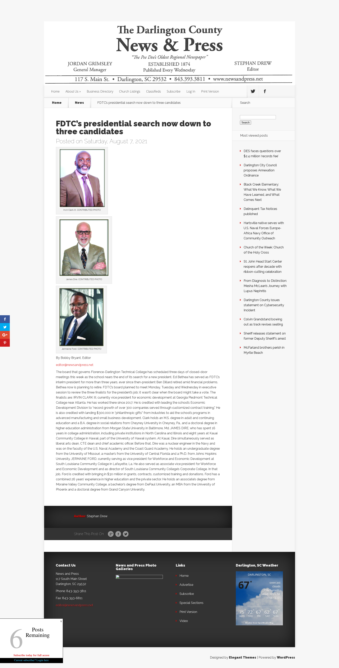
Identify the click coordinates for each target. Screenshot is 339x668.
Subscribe (173, 91)
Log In (190, 91)
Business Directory (100, 91)
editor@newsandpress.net (74, 365)
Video (184, 621)
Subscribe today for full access (31, 655)
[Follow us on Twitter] (253, 91)
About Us (72, 91)
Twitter (126, 534)
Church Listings (129, 91)
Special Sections (191, 603)
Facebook (118, 534)
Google (111, 534)
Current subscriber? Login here (31, 660)
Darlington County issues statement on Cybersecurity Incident (264, 305)
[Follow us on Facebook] (265, 91)
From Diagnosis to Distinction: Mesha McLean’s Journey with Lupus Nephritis (265, 286)
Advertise (186, 585)
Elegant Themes (242, 657)
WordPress (286, 657)
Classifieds (153, 91)
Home (55, 91)
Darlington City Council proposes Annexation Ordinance (260, 170)
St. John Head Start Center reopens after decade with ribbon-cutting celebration (263, 267)
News (79, 102)
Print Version (210, 91)
